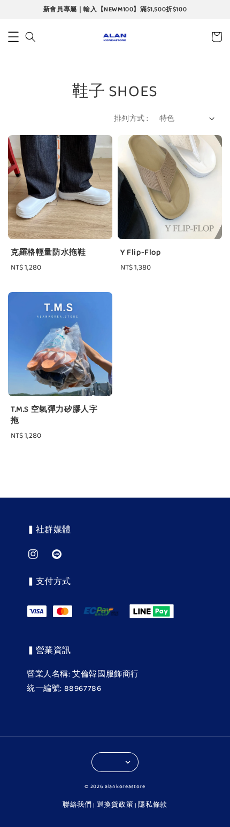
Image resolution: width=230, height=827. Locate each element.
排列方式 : (131, 118)
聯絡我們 (77, 804)
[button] (13, 37)
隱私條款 (152, 804)
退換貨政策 (115, 804)
